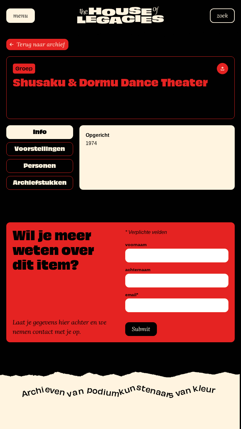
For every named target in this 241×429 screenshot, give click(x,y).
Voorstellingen (39, 148)
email (129, 294)
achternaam (135, 269)
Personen (40, 165)
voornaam (133, 244)
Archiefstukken (40, 182)
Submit (139, 329)
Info (40, 131)
